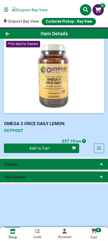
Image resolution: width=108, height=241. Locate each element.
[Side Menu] (6, 10)
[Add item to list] (99, 148)
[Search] (85, 9)
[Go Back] (16, 33)
